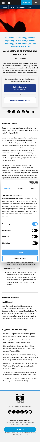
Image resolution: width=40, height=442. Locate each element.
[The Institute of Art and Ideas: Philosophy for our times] (3, 2)
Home (5, 7)
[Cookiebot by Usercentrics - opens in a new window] (29, 182)
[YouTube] (30, 412)
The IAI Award (21, 7)
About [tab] (33, 188)
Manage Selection (20, 258)
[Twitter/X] (22, 412)
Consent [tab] (7, 188)
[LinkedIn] (9, 412)
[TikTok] (26, 412)
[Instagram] (18, 412)
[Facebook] (14, 412)
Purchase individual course (20, 100)
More (30, 7)
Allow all (20, 252)
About (12, 7)
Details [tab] (20, 188)
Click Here (20, 429)
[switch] (35, 230)
